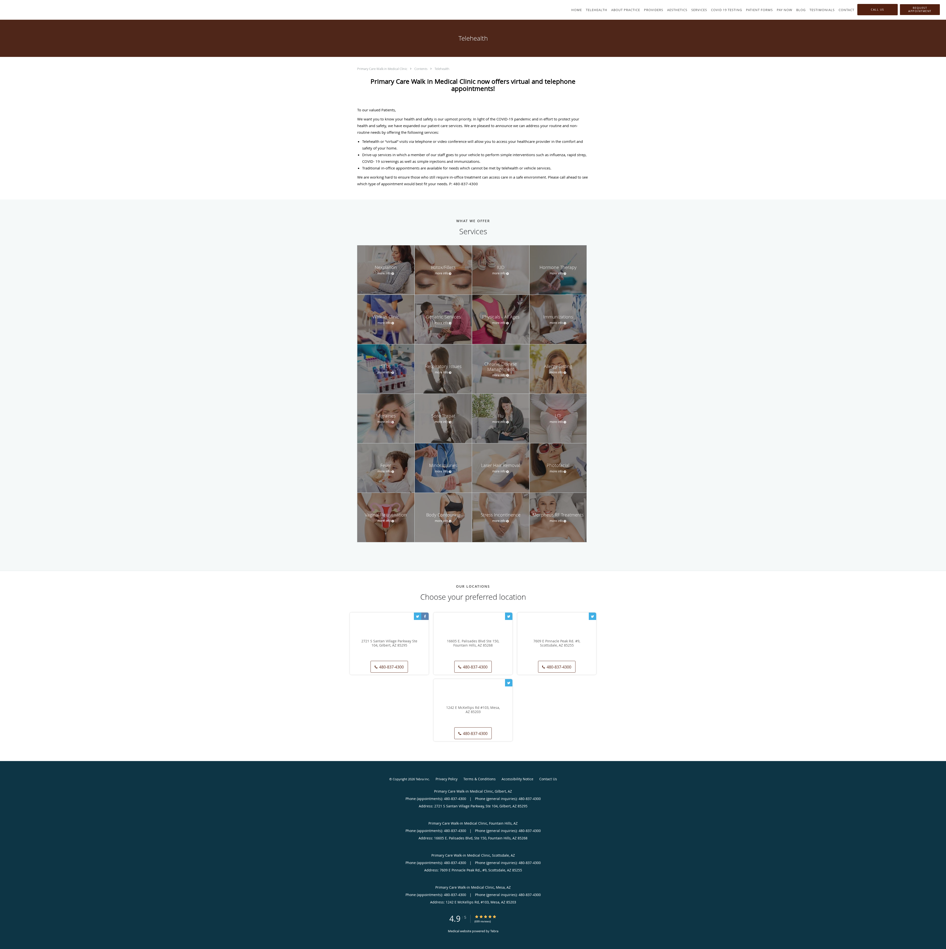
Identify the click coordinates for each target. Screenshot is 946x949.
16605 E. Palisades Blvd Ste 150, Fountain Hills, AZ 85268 (473, 643)
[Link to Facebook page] (425, 616)
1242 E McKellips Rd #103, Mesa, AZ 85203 (473, 710)
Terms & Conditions (479, 779)
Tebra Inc (422, 779)
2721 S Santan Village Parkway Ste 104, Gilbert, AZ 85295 (389, 643)
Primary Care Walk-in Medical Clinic (382, 69)
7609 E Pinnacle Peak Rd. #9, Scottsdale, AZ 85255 (556, 643)
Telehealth (442, 69)
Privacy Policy (446, 779)
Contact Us (548, 779)
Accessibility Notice (517, 779)
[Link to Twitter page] (417, 616)
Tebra (494, 931)
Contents (421, 69)
